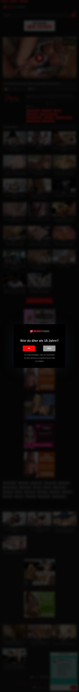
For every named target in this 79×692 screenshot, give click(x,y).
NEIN (49, 348)
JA (29, 348)
